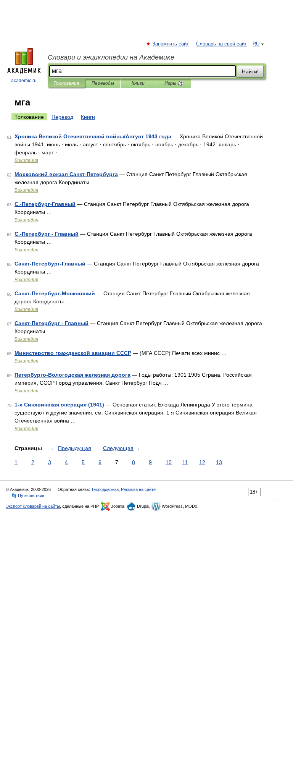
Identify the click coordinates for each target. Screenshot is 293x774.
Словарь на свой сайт (221, 44)
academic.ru (24, 80)
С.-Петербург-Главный (45, 204)
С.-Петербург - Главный (46, 234)
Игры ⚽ (173, 83)
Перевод (62, 117)
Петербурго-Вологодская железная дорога (72, 375)
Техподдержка (105, 489)
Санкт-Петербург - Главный (51, 323)
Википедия (26, 160)
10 (169, 462)
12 (202, 462)
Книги (138, 83)
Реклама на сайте (138, 489)
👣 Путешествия (27, 495)
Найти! (250, 71)
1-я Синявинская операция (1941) (59, 405)
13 (219, 462)
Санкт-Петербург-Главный (49, 264)
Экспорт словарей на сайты (33, 506)
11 (185, 462)
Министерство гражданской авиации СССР (72, 353)
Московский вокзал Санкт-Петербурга (66, 174)
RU (256, 44)
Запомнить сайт (171, 44)
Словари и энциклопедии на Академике (111, 57)
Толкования (66, 83)
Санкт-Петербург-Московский (54, 293)
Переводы (103, 83)
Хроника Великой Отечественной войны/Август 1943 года (92, 136)
